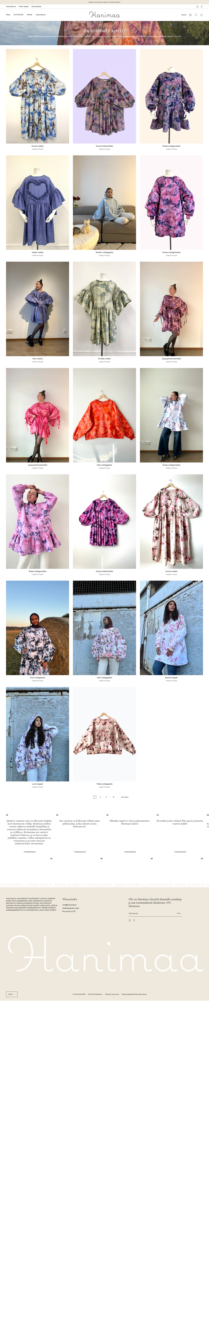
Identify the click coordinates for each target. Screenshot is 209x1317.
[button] (8, 15)
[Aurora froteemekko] (104, 96)
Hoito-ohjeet (24, 6)
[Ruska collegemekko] (171, 96)
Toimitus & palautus (95, 994)
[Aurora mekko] (37, 96)
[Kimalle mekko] (104, 309)
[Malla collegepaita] (104, 734)
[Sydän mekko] (37, 202)
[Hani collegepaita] (37, 628)
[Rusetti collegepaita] (104, 202)
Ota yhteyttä (36, 6)
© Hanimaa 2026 (79, 994)
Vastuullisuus (11, 6)
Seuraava (205, 836)
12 (113, 797)
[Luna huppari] (37, 734)
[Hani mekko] (37, 309)
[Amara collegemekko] (171, 202)
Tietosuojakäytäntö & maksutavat (133, 994)
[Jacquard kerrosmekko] (171, 309)
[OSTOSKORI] (201, 15)
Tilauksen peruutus (112, 994)
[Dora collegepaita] (104, 415)
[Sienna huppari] (171, 628)
